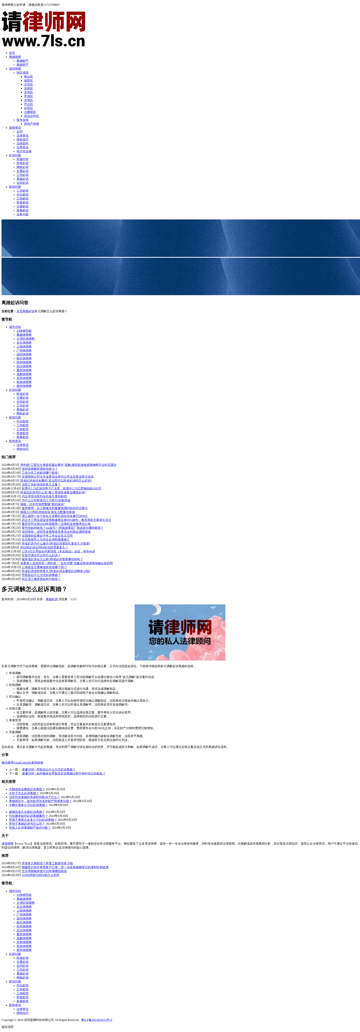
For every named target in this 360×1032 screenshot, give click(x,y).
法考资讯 (22, 147)
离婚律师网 (24, 334)
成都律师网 (24, 374)
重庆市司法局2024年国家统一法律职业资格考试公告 (56, 523)
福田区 (28, 80)
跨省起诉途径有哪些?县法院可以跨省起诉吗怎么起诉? (56, 480)
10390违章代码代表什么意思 (40, 875)
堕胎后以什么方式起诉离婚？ (41, 575)
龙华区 (28, 92)
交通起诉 (22, 171)
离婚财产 (22, 60)
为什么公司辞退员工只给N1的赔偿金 (46, 500)
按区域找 (22, 72)
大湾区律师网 (25, 338)
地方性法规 (24, 151)
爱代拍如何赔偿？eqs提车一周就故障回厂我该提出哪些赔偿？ (63, 527)
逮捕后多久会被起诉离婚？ (27, 811)
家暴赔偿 (22, 210)
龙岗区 (28, 88)
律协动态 (22, 139)
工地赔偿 (22, 198)
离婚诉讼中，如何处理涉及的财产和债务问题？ (40, 801)
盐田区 (28, 108)
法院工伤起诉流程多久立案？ (41, 484)
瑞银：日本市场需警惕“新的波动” (42, 504)
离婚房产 (22, 64)
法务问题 (22, 214)
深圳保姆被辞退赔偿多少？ (40, 468)
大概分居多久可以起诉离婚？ (28, 805)
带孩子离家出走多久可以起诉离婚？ (33, 819)
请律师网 (8, 843)
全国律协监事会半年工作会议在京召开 (47, 535)
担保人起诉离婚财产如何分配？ (30, 827)
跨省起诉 (22, 163)
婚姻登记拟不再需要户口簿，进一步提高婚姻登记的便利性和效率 (65, 867)
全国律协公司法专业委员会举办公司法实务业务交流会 (58, 476)
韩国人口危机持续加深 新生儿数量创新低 (47, 512)
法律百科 (22, 143)
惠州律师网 (24, 386)
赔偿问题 (15, 186)
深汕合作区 (31, 115)
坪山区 (28, 104)
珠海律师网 (24, 382)
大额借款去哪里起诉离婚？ (27, 789)
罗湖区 (28, 96)
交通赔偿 (22, 206)
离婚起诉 (22, 178)
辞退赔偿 (22, 202)
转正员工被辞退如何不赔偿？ (41, 579)
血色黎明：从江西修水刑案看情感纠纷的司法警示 (55, 508)
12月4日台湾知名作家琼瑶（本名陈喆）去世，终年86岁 (58, 551)
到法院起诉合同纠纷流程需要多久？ (44, 547)
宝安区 (28, 84)
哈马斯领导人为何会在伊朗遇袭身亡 (46, 539)
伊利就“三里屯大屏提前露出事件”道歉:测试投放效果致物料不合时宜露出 (68, 464)
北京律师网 (24, 342)
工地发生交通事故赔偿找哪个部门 (44, 567)
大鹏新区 (30, 112)
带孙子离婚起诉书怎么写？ (27, 823)
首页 (12, 53)
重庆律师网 (24, 370)
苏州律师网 (24, 362)
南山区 (28, 76)
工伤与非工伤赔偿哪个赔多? (40, 472)
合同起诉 (22, 182)
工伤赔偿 (22, 190)
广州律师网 (24, 350)
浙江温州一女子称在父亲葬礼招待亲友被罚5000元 (55, 516)
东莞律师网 (24, 378)
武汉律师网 (24, 366)
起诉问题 (15, 155)
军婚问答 (22, 159)
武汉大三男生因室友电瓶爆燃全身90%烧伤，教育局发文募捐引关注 (66, 520)
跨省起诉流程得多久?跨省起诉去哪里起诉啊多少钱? (56, 571)
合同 (19, 131)
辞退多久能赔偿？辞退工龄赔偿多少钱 (47, 863)
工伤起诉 (22, 175)
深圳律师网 (24, 354)
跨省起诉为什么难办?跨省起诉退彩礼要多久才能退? (56, 543)
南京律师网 (24, 358)
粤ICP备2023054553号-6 (96, 1020)
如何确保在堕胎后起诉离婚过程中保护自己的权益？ (64, 773)
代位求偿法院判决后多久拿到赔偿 (44, 496)
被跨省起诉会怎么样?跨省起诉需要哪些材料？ (52, 559)
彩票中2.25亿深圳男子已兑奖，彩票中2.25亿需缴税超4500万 (61, 488)
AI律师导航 (24, 330)
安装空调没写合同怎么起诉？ (41, 555)
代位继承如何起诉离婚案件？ (28, 815)
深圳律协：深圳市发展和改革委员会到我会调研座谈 (56, 531)
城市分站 (15, 327)
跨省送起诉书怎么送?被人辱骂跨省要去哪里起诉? (53, 492)
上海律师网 (24, 346)
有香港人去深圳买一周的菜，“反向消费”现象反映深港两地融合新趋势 (66, 563)
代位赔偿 (22, 194)
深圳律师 (15, 68)
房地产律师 (31, 123)
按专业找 (22, 119)
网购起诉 (22, 167)
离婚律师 (15, 56)
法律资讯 (22, 135)
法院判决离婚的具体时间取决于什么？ (34, 797)
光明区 (28, 100)
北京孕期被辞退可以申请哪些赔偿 (44, 871)
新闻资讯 (15, 127)
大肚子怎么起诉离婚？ (24, 793)
